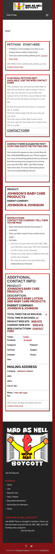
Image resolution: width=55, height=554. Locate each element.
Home (9, 485)
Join (8, 489)
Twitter (26, 337)
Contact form (18, 130)
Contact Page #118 (15, 67)
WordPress (44, 550)
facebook (28, 340)
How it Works (12, 497)
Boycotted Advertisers (16, 501)
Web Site (36, 321)
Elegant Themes (22, 550)
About (9, 509)
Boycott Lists (12, 493)
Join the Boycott (12, 473)
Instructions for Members (17, 505)
